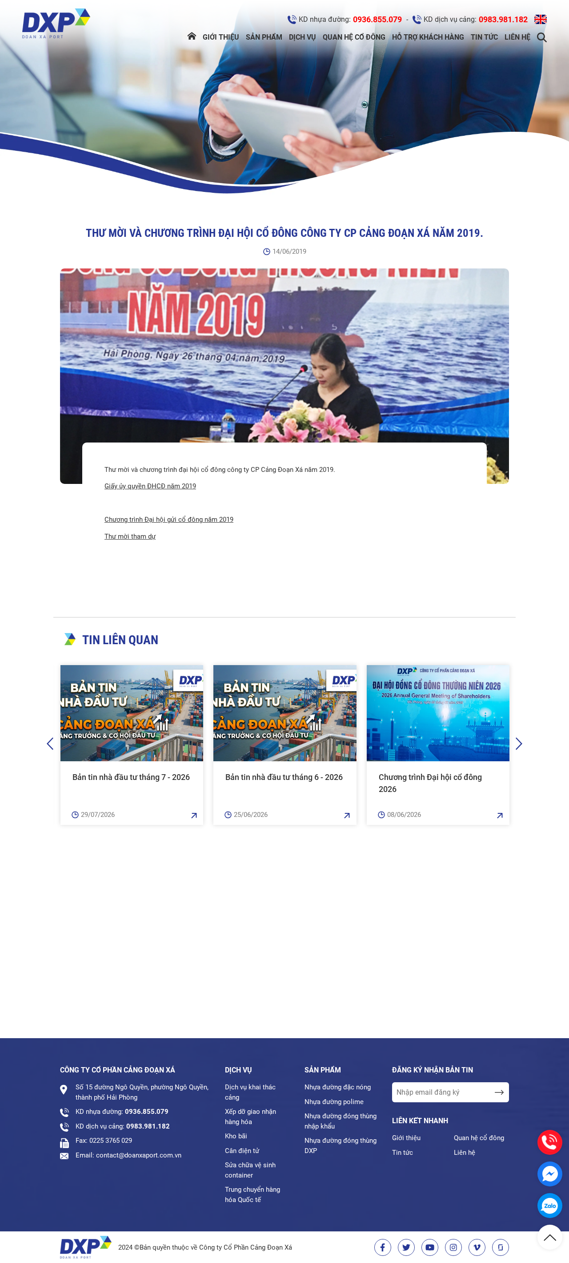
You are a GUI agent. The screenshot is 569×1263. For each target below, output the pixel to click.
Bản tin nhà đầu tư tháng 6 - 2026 (284, 777)
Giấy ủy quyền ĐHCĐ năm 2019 (150, 486)
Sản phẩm (264, 37)
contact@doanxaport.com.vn (138, 1155)
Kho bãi (236, 1136)
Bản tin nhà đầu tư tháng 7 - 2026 (131, 777)
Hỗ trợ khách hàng (428, 37)
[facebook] (382, 1247)
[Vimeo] (477, 1247)
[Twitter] (406, 1247)
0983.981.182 (503, 19)
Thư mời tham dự (130, 536)
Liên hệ (517, 37)
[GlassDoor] (500, 1247)
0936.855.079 (377, 19)
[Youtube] (429, 1247)
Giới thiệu (221, 37)
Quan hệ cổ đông (354, 37)
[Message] (549, 1173)
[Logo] (56, 24)
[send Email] (499, 1092)
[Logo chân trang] (86, 1247)
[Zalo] (549, 1205)
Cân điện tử (242, 1151)
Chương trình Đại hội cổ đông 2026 (430, 783)
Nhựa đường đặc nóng (338, 1087)
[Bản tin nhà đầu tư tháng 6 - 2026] (284, 713)
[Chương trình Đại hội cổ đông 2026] (438, 713)
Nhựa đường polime (334, 1102)
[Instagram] (453, 1247)
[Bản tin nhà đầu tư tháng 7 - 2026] (131, 713)
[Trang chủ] (192, 37)
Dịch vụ (302, 37)
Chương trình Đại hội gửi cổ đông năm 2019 (168, 520)
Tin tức (484, 37)
